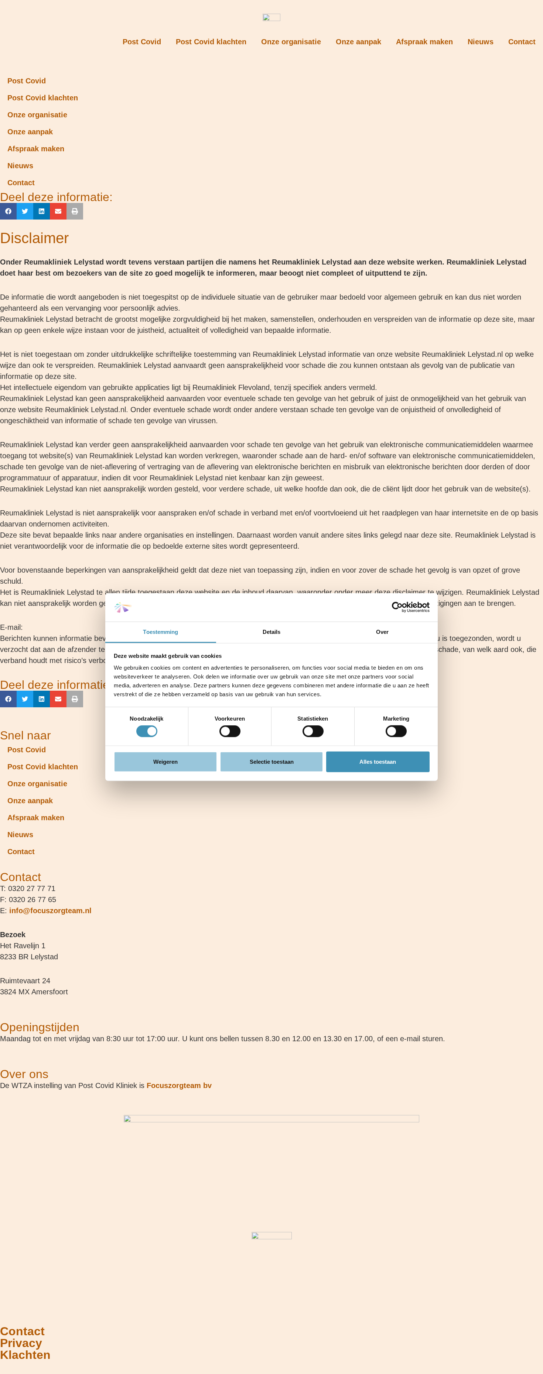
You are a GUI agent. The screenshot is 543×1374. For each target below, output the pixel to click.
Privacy (21, 1343)
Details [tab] (272, 632)
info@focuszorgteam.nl (50, 911)
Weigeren (165, 761)
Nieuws (481, 42)
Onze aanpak (358, 42)
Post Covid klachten (211, 42)
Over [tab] (382, 632)
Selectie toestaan (272, 761)
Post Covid (142, 42)
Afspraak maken (424, 42)
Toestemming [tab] (160, 632)
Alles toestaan (377, 761)
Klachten (25, 1354)
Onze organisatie (291, 42)
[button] (8, 211)
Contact (522, 42)
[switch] (229, 731)
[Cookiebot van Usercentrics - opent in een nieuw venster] (397, 607)
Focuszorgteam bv (179, 1085)
